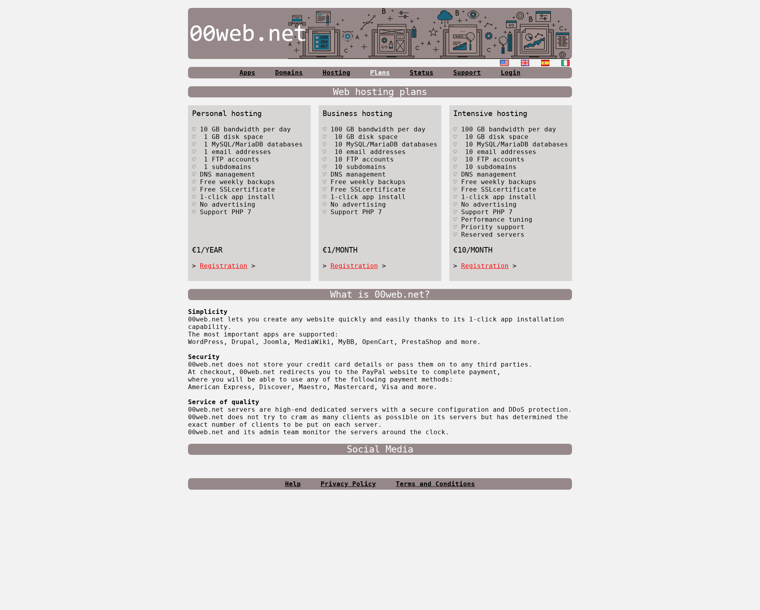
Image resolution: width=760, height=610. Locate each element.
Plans (380, 72)
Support (467, 72)
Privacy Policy (348, 484)
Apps (247, 72)
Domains (289, 72)
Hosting (336, 72)
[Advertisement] (380, 553)
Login (511, 72)
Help (293, 484)
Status (421, 72)
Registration (223, 266)
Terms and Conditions (435, 484)
